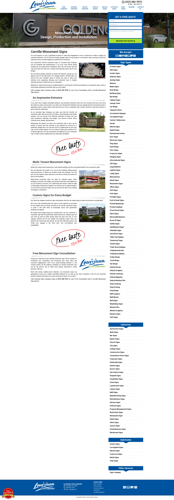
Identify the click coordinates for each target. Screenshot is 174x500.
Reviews (132, 7)
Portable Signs (115, 197)
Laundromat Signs (117, 386)
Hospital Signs (115, 376)
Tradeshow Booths (117, 250)
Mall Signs (114, 392)
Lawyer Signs (115, 389)
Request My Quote (124, 41)
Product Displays (116, 207)
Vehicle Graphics (116, 270)
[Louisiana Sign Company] (44, 487)
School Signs (115, 426)
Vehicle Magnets (116, 277)
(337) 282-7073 (133, 1)
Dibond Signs (115, 127)
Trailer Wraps (115, 257)
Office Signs (114, 187)
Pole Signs (114, 193)
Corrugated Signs (116, 117)
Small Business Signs (118, 429)
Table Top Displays (117, 237)
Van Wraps (114, 264)
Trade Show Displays (117, 247)
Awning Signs (115, 80)
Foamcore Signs (116, 153)
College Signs (115, 349)
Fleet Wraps (114, 147)
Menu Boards (115, 177)
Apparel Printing (74, 8)
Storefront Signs (116, 234)
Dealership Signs (116, 362)
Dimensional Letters (117, 133)
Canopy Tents (115, 103)
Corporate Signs (116, 359)
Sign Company (63, 8)
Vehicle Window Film (117, 280)
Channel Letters (116, 110)
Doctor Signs (115, 369)
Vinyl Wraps (114, 290)
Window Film (114, 307)
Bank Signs (114, 332)
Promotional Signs (117, 210)
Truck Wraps (114, 260)
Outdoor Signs (114, 8)
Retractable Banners (117, 217)
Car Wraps (113, 107)
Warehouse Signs (116, 432)
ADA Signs (114, 70)
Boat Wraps (114, 90)
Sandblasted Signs (117, 227)
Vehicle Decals (115, 267)
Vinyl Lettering (115, 284)
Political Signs (115, 406)
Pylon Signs (114, 214)
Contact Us (140, 8)
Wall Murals (114, 297)
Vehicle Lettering (116, 274)
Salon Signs (114, 422)
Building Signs (115, 93)
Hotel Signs (114, 382)
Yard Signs (114, 317)
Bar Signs (113, 335)
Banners (113, 83)
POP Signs (114, 190)
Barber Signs (114, 339)
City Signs (113, 346)
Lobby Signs (114, 173)
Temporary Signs (116, 240)
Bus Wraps (114, 97)
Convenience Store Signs (119, 355)
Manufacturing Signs (118, 396)
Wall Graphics (115, 294)
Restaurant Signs (116, 416)
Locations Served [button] (99, 492)
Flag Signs (114, 143)
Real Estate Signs (116, 412)
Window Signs (115, 314)
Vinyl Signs (123, 8)
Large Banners (115, 167)
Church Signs (115, 342)
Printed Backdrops (117, 204)
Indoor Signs (104, 8)
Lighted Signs (115, 170)
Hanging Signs (115, 157)
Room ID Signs (115, 220)
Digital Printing (85, 8)
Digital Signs (114, 130)
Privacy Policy (97, 486)
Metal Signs (114, 180)
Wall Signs (114, 300)
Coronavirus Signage (118, 113)
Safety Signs (114, 224)
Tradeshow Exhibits (117, 254)
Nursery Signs (115, 402)
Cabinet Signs (115, 100)
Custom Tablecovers (117, 120)
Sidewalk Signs (115, 230)
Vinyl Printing (115, 287)
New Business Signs (117, 399)
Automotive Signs (116, 329)
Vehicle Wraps (95, 8)
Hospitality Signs (116, 379)
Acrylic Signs (115, 73)
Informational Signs (117, 160)
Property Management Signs (120, 409)
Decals (112, 123)
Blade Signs (114, 87)
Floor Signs (114, 150)
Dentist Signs (115, 366)
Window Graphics (116, 311)
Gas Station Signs (116, 372)
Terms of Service (98, 488)
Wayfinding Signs (116, 304)
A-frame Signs (115, 66)
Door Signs (114, 137)
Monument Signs (116, 184)
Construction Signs (117, 352)
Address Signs (115, 77)
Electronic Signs (116, 140)
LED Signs (113, 163)
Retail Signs (114, 419)
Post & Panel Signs (117, 200)
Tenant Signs (115, 244)
